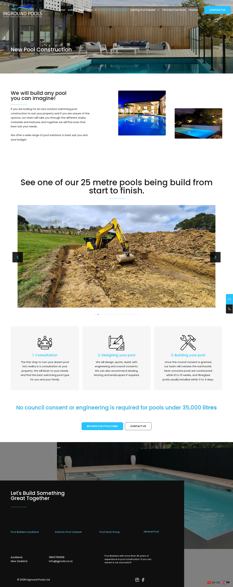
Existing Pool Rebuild (143, 10)
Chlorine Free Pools (174, 10)
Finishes (193, 10)
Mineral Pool (151, 531)
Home (61, 10)
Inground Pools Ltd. (38, 579)
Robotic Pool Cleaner (68, 532)
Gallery (72, 10)
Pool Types (86, 10)
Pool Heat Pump (109, 532)
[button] (17, 257)
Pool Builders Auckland (25, 532)
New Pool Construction (113, 10)
